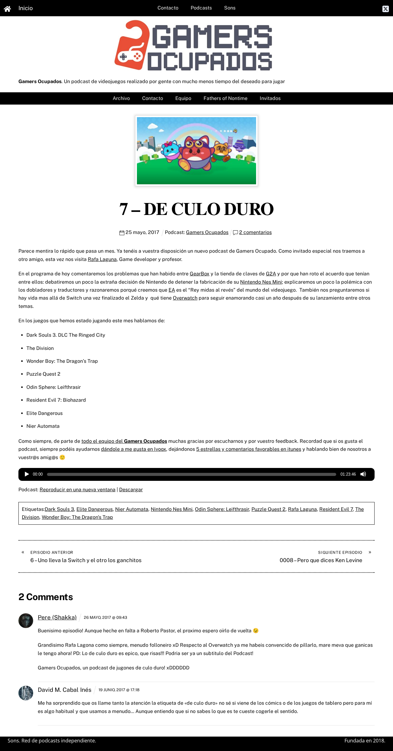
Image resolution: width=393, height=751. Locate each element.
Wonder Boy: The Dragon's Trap (77, 517)
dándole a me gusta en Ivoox (133, 449)
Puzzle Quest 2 (268, 509)
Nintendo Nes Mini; (261, 282)
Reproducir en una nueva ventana (77, 489)
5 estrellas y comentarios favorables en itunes (248, 449)
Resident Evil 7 (336, 509)
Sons (229, 8)
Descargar (131, 489)
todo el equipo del (124, 441)
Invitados (270, 98)
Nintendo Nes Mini (172, 509)
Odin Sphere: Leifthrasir (222, 509)
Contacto (168, 8)
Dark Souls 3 (59, 509)
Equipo (183, 98)
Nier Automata (131, 509)
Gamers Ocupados (207, 232)
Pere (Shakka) (57, 617)
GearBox (199, 274)
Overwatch (185, 298)
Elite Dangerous (94, 509)
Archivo (121, 98)
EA (172, 290)
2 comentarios (255, 232)
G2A (271, 274)
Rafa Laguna (102, 259)
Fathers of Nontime (225, 98)
